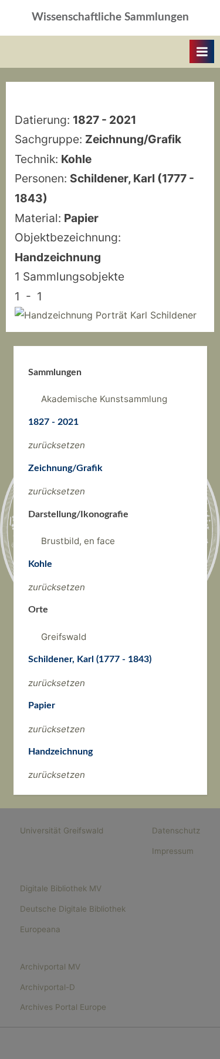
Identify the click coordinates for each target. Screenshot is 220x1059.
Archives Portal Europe (63, 1007)
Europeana (40, 929)
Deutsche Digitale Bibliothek (73, 908)
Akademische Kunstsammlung (104, 398)
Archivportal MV (50, 966)
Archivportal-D (47, 987)
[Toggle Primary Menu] (201, 51)
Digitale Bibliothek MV (60, 888)
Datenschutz (176, 830)
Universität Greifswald (61, 830)
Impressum (173, 851)
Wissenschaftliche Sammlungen (110, 17)
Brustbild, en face (78, 540)
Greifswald (63, 636)
